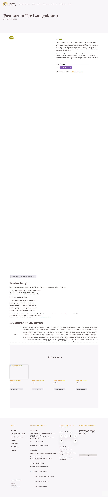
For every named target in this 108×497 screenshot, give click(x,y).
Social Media (62, 4)
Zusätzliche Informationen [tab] (28, 276)
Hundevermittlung (36, 4)
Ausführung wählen (16, 389)
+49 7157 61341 (39, 441)
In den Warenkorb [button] (37, 389)
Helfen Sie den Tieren (24, 4)
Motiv (58, 64)
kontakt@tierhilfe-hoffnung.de (41, 445)
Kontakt (69, 4)
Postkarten (79, 71)
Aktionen (74, 71)
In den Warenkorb (66, 67)
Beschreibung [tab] (15, 276)
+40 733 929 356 (39, 463)
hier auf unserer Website (45, 317)
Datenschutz (13, 485)
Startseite (14, 430)
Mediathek (54, 4)
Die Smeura (46, 4)
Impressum (13, 483)
